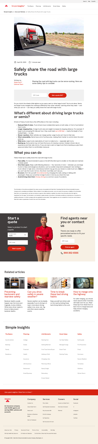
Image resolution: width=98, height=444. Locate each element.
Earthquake (81, 340)
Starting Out (45, 340)
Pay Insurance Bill (47, 410)
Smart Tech (62, 349)
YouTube (75, 418)
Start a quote (16, 248)
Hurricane (80, 354)
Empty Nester (45, 378)
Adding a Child (45, 354)
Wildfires (80, 368)
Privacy (16, 430)
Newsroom (30, 410)
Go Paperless (46, 418)
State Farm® (18, 83)
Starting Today (63, 354)
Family (7, 349)
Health (25, 354)
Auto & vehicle (9, 340)
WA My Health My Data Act (11, 433)
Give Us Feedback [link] (31, 420)
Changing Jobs (45, 359)
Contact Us (30, 403)
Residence (8, 354)
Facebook (75, 403)
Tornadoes (80, 364)
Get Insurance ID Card (48, 421)
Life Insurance (27, 364)
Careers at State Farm (63, 403)
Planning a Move (46, 364)
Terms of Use (35, 430)
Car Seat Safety (63, 340)
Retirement (26, 368)
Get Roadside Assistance (49, 406)
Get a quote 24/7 (57, 95)
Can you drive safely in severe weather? (35, 294)
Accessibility (45, 430)
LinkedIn (75, 414)
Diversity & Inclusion (63, 406)
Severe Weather (82, 359)
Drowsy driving (40, 177)
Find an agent (69, 247)
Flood (79, 349)
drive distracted (42, 173)
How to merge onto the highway (83, 293)
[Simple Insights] (18, 6)
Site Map (53, 430)
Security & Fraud (25, 430)
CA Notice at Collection (26, 433)
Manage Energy (63, 344)
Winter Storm (81, 373)
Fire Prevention (82, 344)
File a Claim (45, 403)
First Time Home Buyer (48, 349)
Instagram (75, 410)
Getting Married (46, 344)
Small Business (27, 373)
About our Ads (8, 430)
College (25, 340)
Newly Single (45, 368)
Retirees (60, 410)
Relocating (44, 373)
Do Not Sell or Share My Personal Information (45, 433)
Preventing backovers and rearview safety (12, 294)
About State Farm (31, 406)
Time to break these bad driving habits (59, 294)
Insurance (26, 359)
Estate (25, 344)
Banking (7, 344)
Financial (26, 349)
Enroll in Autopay (47, 414)
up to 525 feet (59, 131)
